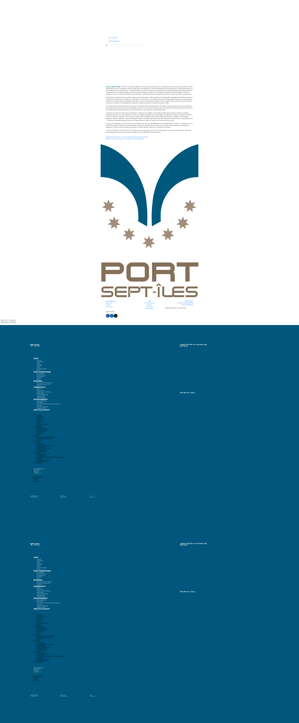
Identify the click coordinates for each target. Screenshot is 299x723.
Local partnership (41, 397)
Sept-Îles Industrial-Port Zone (43, 384)
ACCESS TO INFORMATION (63, 496)
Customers (39, 385)
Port (35, 358)
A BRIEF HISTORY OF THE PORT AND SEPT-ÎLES (193, 345)
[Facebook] (108, 316)
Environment (40, 399)
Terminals (39, 366)
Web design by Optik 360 (8, 322)
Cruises (38, 367)
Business (37, 381)
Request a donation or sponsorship (175, 308)
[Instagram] (116, 316)
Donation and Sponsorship (34, 496)
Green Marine (40, 402)
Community (39, 387)
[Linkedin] (112, 316)
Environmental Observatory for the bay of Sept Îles (48, 404)
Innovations (39, 405)
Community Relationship (42, 394)
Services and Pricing (41, 375)
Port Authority (40, 361)
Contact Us (37, 473)
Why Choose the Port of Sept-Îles (44, 382)
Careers (38, 370)
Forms (38, 379)
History (38, 363)
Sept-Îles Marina (40, 393)
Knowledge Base (38, 469)
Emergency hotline (41, 396)
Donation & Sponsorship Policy (44, 392)
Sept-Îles (39, 389)
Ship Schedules (40, 373)
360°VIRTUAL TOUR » (188, 393)
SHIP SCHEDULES (93, 496)
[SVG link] (35, 345)
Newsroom (37, 470)
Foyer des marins (41, 376)
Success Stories (40, 390)
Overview (39, 360)
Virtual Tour (39, 364)
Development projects (42, 368)
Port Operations (42, 372)
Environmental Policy (41, 401)
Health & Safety (41, 409)
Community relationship (42, 406)
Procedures (39, 378)
